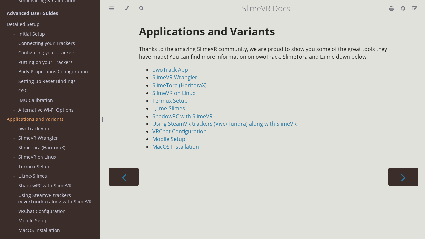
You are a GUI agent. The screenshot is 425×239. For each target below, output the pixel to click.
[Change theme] (126, 8)
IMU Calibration (35, 100)
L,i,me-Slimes (32, 176)
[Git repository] (403, 8)
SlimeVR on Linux (37, 157)
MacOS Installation (39, 230)
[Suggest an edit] (414, 8)
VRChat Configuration (42, 211)
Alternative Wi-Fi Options (46, 110)
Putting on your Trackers (45, 62)
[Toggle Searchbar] (141, 8)
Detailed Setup (23, 24)
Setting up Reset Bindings (47, 81)
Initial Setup (31, 34)
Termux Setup (33, 166)
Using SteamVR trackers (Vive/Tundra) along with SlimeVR (55, 198)
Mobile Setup (33, 220)
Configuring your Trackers (47, 52)
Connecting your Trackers (46, 43)
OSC (23, 90)
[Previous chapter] (124, 177)
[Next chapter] (403, 177)
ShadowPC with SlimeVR (45, 185)
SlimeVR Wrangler (38, 138)
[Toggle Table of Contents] (111, 8)
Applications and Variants (35, 119)
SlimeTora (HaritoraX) (41, 147)
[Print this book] (392, 8)
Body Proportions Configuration (53, 71)
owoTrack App (33, 128)
